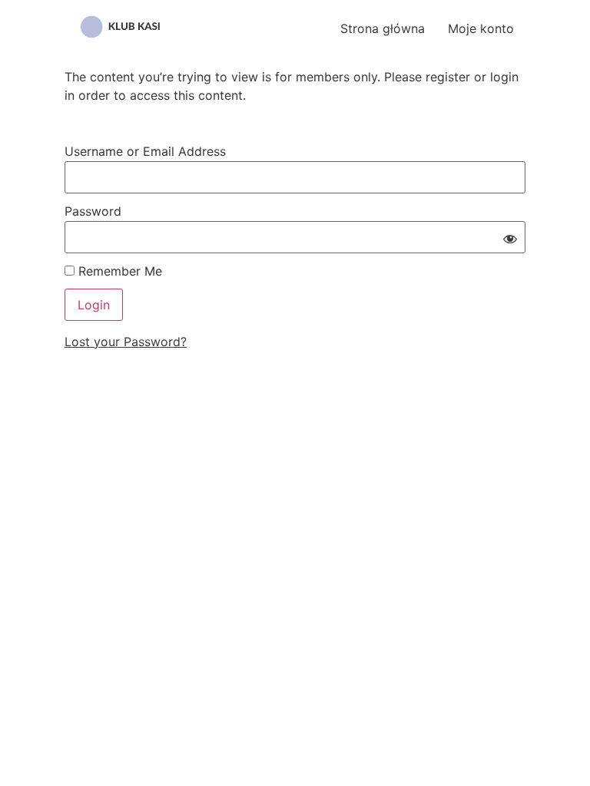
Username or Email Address (145, 151)
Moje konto (481, 28)
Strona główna (382, 28)
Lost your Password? (126, 341)
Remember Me (118, 271)
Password (93, 211)
